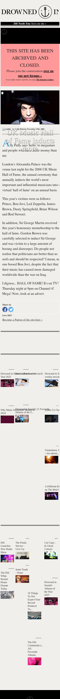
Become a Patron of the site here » (22, 319)
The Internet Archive (45, 79)
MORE (52, 517)
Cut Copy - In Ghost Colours (50, 545)
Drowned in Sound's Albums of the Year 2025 (50, 588)
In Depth (31, 31)
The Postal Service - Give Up (21, 545)
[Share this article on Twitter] (10, 309)
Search (53, 40)
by (19, 129)
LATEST (5, 360)
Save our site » (30, 23)
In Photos (47, 31)
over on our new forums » (35, 73)
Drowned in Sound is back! (29, 373)
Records (16, 31)
